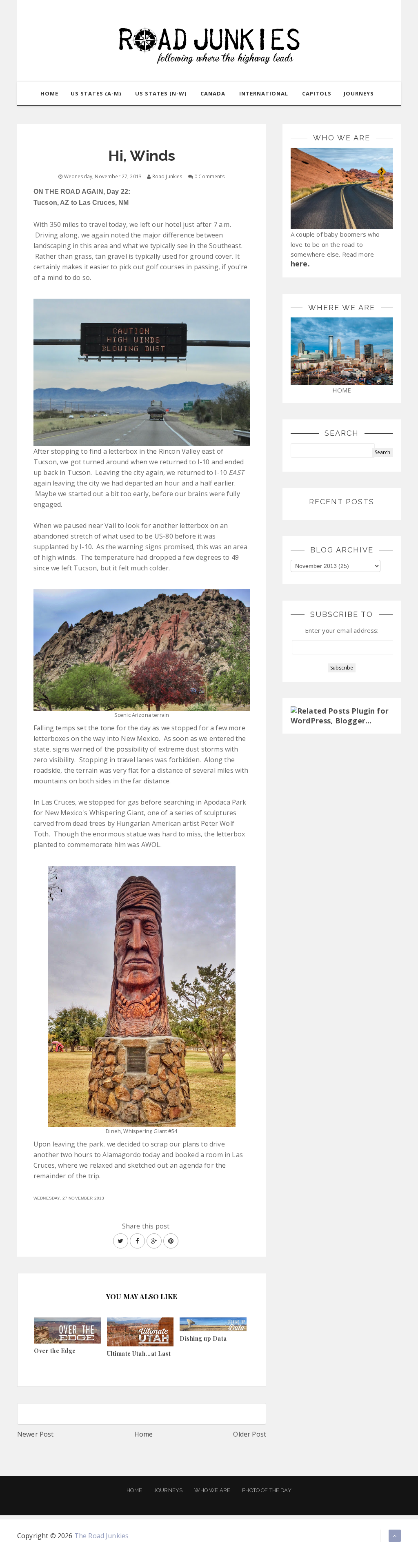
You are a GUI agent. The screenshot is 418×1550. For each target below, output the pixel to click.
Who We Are (212, 1490)
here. (300, 263)
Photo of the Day (266, 1490)
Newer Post (35, 1434)
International (263, 93)
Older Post (249, 1434)
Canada (212, 93)
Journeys (168, 1490)
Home (143, 1434)
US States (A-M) (96, 93)
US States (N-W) (161, 93)
